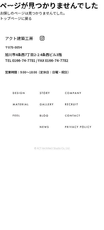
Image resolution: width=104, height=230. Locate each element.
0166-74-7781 (23, 60)
